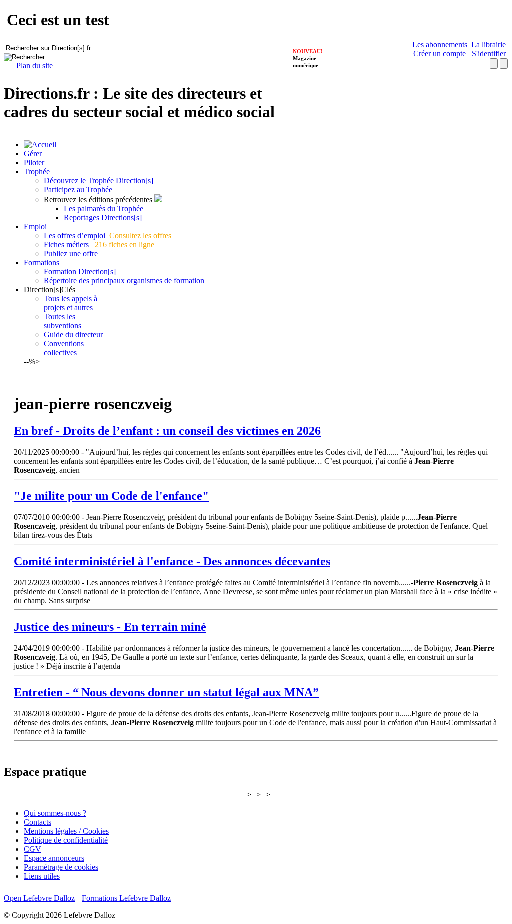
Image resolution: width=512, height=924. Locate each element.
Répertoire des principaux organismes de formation (124, 280)
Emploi (35, 226)
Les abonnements (440, 44)
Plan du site (34, 65)
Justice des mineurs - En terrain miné (110, 626)
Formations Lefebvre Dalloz (126, 898)
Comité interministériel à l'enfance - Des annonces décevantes (172, 561)
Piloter (34, 162)
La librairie (489, 44)
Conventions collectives (64, 348)
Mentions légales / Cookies (66, 831)
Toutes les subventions (63, 321)
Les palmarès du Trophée (104, 208)
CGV (33, 849)
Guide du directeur (73, 334)
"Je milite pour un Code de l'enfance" (111, 495)
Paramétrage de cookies (61, 867)
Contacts (38, 822)
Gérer (33, 153)
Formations (42, 262)
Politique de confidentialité (66, 840)
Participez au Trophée (78, 189)
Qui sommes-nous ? (55, 813)
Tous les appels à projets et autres (71, 303)
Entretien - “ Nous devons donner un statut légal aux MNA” (166, 692)
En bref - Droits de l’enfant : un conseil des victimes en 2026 (167, 430)
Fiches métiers (67, 244)
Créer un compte (440, 53)
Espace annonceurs (54, 858)
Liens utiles (42, 876)
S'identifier (488, 53)
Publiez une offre (71, 253)
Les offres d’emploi (76, 235)
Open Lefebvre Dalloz (39, 898)
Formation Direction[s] (80, 271)
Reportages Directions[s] (103, 217)
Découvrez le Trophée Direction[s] (99, 180)
